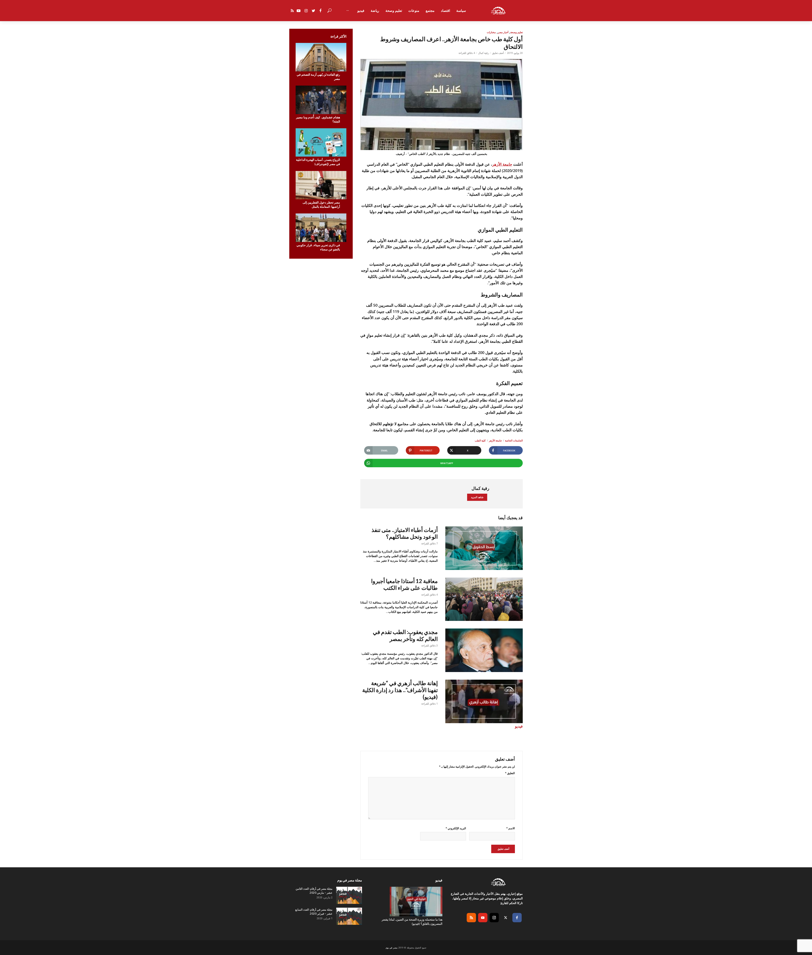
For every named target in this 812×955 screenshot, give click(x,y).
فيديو (360, 10)
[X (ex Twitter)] (505, 917)
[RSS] (471, 917)
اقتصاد (445, 10)
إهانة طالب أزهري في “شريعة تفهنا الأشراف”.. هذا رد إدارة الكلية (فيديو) (400, 690)
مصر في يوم (391, 947)
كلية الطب (480, 440)
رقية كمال (483, 53)
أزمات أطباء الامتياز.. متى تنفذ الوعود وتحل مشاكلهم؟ (405, 533)
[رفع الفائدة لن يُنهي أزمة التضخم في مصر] (321, 57)
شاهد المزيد (477, 497)
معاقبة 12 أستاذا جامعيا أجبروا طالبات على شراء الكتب (404, 584)
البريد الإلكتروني (456, 828)
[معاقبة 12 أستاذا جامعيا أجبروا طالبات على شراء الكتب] (484, 599)
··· (347, 10)
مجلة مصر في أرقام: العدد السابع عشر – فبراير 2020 (313, 911)
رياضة (375, 10)
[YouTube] (482, 917)
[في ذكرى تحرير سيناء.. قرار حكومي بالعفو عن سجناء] (321, 227)
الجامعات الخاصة (514, 440)
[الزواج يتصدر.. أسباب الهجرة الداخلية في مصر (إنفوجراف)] (321, 142)
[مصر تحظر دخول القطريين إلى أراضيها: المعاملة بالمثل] (321, 185)
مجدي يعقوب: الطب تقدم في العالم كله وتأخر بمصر (405, 635)
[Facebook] (517, 917)
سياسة (461, 10)
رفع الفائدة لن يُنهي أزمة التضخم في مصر (318, 77)
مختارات (491, 32)
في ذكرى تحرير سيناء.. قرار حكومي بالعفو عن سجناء (318, 247)
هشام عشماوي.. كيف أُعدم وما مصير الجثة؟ (318, 119)
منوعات (413, 10)
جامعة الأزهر (502, 164)
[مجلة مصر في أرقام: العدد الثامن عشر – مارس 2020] (349, 895)
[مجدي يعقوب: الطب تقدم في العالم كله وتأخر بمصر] (484, 650)
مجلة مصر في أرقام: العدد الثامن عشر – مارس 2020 (314, 890)
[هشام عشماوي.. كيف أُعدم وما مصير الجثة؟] (321, 100)
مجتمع (430, 10)
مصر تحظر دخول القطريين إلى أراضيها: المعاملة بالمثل (321, 204)
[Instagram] (494, 917)
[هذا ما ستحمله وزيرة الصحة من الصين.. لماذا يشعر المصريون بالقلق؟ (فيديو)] (406, 901)
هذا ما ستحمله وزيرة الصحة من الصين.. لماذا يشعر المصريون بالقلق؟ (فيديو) (412, 921)
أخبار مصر (503, 32)
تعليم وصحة (393, 10)
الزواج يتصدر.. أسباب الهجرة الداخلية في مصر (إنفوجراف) (318, 162)
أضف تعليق (498, 53)
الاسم (510, 828)
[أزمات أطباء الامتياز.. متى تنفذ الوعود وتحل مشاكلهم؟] (484, 548)
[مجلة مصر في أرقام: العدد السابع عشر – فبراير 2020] (349, 916)
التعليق (510, 773)
